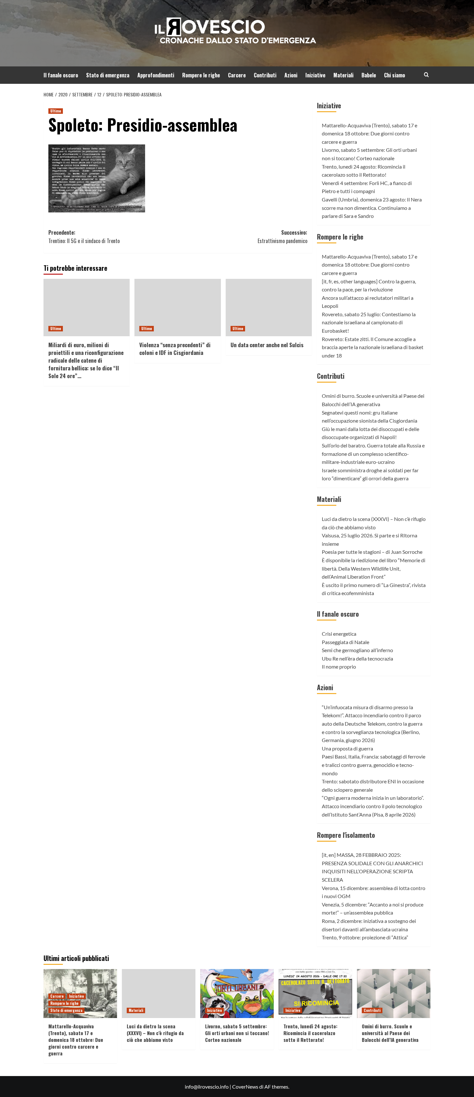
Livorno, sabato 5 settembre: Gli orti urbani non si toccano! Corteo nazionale (237, 1033)
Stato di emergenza (107, 75)
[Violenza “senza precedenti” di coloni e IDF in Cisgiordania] (177, 307)
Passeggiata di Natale (345, 642)
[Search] (426, 74)
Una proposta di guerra (347, 748)
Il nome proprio (339, 666)
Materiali (343, 75)
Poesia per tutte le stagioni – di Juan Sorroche (372, 552)
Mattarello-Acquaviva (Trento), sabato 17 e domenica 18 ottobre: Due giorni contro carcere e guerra (369, 133)
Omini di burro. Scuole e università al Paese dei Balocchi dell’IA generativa (390, 1033)
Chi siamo (394, 75)
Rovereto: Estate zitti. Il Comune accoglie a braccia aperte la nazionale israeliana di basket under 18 (372, 347)
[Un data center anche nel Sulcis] (269, 307)
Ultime (55, 110)
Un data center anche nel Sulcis (267, 345)
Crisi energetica (339, 634)
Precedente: (84, 237)
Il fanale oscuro (61, 75)
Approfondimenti (155, 75)
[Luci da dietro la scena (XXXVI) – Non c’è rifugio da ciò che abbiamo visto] (158, 993)
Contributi (265, 75)
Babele (368, 75)
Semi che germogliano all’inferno (357, 650)
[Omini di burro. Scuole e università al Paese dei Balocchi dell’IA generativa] (393, 993)
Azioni (290, 75)
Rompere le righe (201, 75)
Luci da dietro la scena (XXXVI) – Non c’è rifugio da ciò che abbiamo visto (155, 1033)
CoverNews (245, 1086)
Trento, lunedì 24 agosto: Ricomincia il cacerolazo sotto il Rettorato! (310, 1033)
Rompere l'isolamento (346, 835)
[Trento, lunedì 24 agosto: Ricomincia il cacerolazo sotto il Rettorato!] (315, 993)
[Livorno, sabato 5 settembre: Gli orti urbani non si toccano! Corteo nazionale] (237, 993)
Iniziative (315, 75)
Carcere (237, 75)
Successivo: (282, 237)
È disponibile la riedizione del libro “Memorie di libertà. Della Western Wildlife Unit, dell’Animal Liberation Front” (373, 568)
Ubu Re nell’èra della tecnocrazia (357, 658)
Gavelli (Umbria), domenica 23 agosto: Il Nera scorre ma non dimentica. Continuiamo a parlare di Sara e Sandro (372, 207)
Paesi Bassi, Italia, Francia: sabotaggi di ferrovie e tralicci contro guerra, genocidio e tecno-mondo (373, 764)
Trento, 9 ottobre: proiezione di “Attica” (365, 937)
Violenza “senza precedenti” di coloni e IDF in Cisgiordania (175, 349)
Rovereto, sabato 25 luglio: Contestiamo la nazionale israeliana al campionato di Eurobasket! (369, 322)
